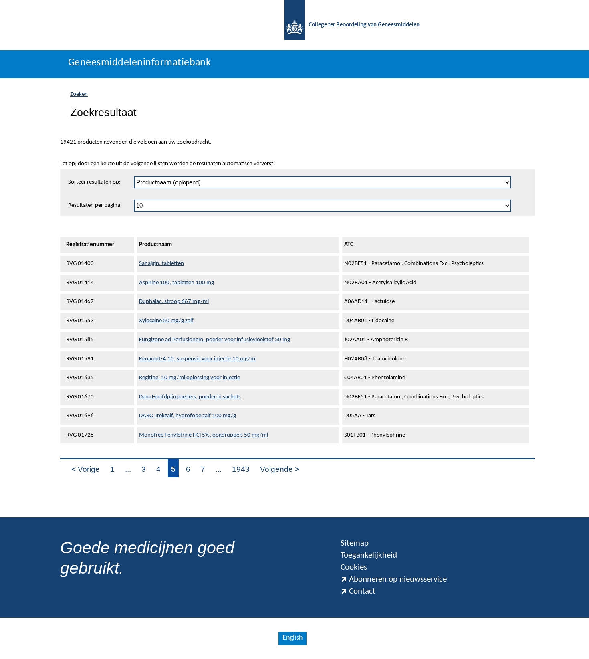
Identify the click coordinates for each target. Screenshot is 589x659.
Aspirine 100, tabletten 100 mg (176, 283)
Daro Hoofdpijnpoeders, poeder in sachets (190, 397)
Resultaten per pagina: (95, 205)
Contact (362, 591)
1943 (241, 469)
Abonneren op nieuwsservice (398, 579)
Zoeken (79, 94)
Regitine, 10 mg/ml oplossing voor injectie (189, 378)
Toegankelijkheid (369, 555)
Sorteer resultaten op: (94, 182)
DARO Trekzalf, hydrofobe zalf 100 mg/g (187, 416)
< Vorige (85, 469)
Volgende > (279, 469)
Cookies (354, 567)
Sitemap (355, 543)
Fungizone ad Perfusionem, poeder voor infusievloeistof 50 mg (214, 340)
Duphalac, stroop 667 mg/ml (174, 302)
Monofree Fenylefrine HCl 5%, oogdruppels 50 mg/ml (203, 435)
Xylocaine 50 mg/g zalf (166, 321)
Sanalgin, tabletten (161, 264)
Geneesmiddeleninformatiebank (139, 62)
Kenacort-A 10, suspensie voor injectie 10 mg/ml (197, 359)
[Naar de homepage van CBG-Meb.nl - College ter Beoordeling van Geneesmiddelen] (294, 25)
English (292, 638)
